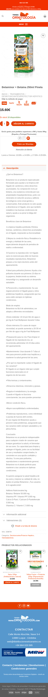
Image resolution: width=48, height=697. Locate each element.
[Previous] (1, 570)
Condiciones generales (24, 668)
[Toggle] (4, 168)
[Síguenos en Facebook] (20, 606)
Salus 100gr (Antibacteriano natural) (12, 575)
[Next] (46, 570)
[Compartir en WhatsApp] (20, 138)
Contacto (7, 665)
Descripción (12, 168)
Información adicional (16, 514)
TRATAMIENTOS (17, 94)
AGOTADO (35, 585)
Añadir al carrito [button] (12, 582)
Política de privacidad (19, 686)
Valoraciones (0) (14, 520)
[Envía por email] (28, 138)
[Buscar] (2, 16)
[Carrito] (45, 16)
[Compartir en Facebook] (24, 138)
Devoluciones (36, 665)
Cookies (13, 689)
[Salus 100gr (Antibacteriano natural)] (12, 559)
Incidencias (20, 665)
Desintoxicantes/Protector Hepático (22, 96)
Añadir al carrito (24, 124)
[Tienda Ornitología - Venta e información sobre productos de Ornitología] (24, 16)
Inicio (4, 94)
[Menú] (26, 24)
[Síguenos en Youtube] (28, 606)
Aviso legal (6, 686)
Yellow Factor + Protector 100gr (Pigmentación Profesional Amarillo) (35, 576)
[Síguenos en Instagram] (24, 606)
